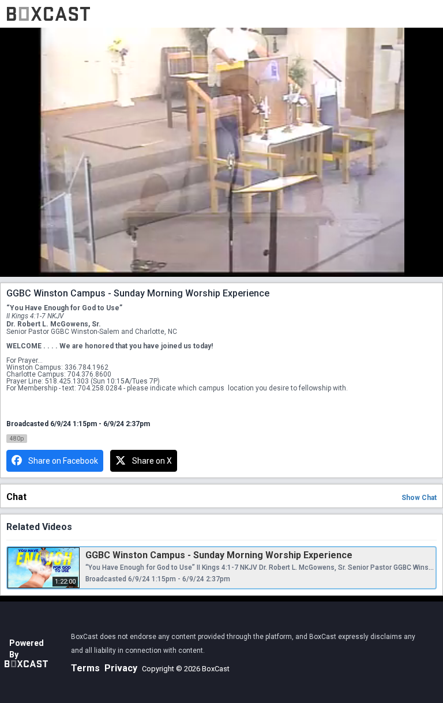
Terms (85, 668)
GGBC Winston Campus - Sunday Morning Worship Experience (218, 555)
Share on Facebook (63, 460)
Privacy (120, 668)
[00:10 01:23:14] (221, 152)
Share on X (152, 460)
